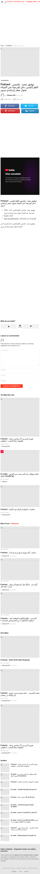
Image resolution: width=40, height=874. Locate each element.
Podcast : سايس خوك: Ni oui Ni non (22, 797)
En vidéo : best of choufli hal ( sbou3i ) (24, 812)
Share (3, 50)
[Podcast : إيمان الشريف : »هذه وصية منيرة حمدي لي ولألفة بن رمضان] (20, 680)
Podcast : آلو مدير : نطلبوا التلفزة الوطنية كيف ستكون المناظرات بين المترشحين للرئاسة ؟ (18, 619)
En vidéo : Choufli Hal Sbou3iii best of (24, 789)
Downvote (31, 326)
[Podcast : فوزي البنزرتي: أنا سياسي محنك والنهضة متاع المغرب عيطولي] (20, 417)
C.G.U (20, 871)
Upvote (9, 326)
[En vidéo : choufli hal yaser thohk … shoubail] (5, 807)
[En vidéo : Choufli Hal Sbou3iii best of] (5, 792)
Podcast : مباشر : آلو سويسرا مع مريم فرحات (18, 552)
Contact (26, 871)
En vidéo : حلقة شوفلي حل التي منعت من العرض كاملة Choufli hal (20, 475)
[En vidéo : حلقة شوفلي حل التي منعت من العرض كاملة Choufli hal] (20, 461)
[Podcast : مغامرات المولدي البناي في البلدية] (20, 496)
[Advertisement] (20, 24)
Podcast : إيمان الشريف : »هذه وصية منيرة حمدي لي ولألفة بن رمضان (20, 694)
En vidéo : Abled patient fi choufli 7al (23, 835)
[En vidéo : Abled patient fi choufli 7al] (5, 838)
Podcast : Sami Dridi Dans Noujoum (15, 660)
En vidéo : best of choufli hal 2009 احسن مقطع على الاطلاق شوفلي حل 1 (24, 821)
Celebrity (14, 871)
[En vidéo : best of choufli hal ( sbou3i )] (5, 815)
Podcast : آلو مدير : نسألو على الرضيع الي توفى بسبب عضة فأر (19, 585)
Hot (2, 451)
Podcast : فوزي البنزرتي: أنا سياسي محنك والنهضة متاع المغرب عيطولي (17, 440)
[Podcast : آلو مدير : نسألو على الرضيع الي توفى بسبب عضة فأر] (20, 569)
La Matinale (14, 523)
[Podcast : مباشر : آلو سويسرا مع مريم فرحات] (20, 537)
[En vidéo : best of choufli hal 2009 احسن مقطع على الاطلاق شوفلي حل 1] (5, 822)
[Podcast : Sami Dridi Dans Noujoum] (20, 647)
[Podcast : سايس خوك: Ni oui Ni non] (5, 799)
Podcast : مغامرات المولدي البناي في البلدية (18, 509)
